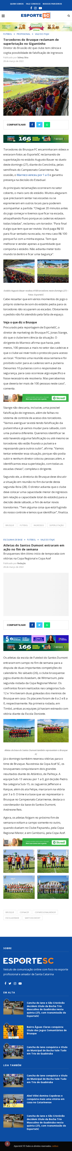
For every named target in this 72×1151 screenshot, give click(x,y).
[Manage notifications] (7, 1143)
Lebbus (55, 1146)
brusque (10, 525)
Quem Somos (17, 3)
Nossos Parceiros (52, 3)
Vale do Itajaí (42, 34)
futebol (24, 525)
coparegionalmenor (45, 912)
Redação (21, 563)
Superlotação (56, 525)
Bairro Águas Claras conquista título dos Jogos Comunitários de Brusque (47, 1030)
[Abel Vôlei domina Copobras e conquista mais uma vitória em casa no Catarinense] (13, 1100)
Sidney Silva (22, 57)
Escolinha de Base (12, 540)
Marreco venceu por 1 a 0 (32, 175)
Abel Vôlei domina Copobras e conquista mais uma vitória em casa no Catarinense (45, 1099)
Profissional (23, 34)
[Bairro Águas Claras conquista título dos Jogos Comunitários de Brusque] (13, 1032)
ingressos (39, 525)
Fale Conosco (33, 3)
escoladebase (12, 918)
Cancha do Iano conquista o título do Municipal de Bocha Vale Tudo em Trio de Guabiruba (47, 1050)
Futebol (7, 34)
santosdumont (32, 918)
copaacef (24, 912)
